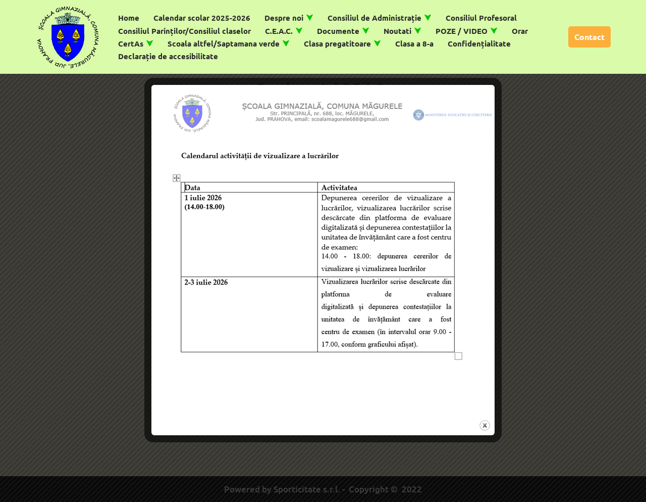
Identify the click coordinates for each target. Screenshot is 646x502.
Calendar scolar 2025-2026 (201, 18)
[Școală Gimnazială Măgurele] (68, 37)
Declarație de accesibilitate (168, 56)
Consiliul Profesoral (481, 18)
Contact (589, 36)
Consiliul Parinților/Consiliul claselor (184, 31)
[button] (309, 17)
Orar (520, 31)
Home (128, 18)
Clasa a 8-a (414, 43)
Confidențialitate (479, 43)
